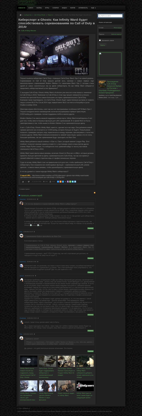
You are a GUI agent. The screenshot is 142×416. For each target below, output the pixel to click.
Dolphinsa (23, 261)
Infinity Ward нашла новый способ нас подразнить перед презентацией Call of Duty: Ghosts (27, 373)
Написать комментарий (31, 195)
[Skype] (73, 182)
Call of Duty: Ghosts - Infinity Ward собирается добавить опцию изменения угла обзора (85, 373)
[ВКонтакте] (58, 182)
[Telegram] (75, 182)
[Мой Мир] (63, 182)
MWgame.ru (26, 408)
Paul (21, 334)
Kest (21, 232)
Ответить (90, 228)
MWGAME (27, 2)
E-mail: (101, 28)
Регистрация (118, 28)
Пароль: (102, 34)
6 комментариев (24, 189)
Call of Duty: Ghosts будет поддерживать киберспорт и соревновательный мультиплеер (46, 373)
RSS (95, 192)
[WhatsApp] (70, 182)
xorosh (22, 276)
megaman (23, 199)
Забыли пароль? (116, 34)
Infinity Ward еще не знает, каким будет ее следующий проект (84, 395)
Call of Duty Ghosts (28, 31)
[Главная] (20, 15)
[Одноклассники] (60, 182)
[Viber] (68, 182)
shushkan (101, 95)
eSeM (53, 181)
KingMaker (23, 318)
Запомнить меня (107, 40)
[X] (65, 182)
